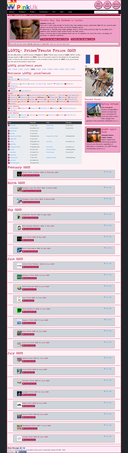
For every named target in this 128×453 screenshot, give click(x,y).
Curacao (33, 108)
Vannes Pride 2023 (30, 417)
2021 (45, 69)
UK (11, 103)
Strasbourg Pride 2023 (31, 428)
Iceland (12, 99)
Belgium (22, 95)
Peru (60, 115)
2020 (50, 69)
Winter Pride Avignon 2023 (32, 175)
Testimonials (46, 450)
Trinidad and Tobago (68, 108)
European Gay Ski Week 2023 (32, 191)
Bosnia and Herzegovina (36, 95)
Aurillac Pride (49, 128)
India (23, 83)
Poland (22, 101)
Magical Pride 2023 (30, 323)
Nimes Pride (49, 147)
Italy (30, 99)
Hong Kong (13, 83)
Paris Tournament (51, 149)
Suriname (12, 117)
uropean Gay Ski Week (14, 136)
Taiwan (69, 83)
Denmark (12, 97)
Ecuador (51, 115)
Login (70, 12)
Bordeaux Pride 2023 (30, 278)
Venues (11, 12)
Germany (52, 97)
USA (11, 110)
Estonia (23, 97)
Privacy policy (38, 450)
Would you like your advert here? (60, 44)
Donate (53, 450)
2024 (27, 69)
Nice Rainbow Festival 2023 (32, 229)
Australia (12, 90)
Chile (31, 115)
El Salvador (44, 108)
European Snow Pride (52, 136)
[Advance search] (119, 12)
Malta (60, 99)
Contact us (11, 450)
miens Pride (11, 125)
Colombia (40, 115)
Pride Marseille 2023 (30, 312)
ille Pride (11, 141)
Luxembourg (49, 99)
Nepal (48, 83)
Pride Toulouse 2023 (30, 289)
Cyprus (60, 95)
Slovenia (42, 101)
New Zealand (25, 90)
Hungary (72, 97)
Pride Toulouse (50, 152)
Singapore (58, 83)
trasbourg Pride (12, 157)
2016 (73, 69)
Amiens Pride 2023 (30, 361)
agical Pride (12, 144)
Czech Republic (72, 95)
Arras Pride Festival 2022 (31, 267)
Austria (12, 95)
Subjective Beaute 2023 (31, 217)
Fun (53, 12)
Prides (32, 12)
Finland (32, 97)
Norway (12, 101)
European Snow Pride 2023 (32, 202)
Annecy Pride (49, 125)
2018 (62, 69)
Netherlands (70, 99)
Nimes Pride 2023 (29, 406)
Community (43, 12)
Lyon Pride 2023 (29, 300)
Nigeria (12, 79)
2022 (39, 69)
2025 (21, 69)
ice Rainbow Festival (14, 147)
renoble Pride (12, 138)
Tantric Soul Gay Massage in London (83, 39)
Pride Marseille (12, 152)
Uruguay (23, 117)
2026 (15, 69)
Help (61, 12)
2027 (9, 69)
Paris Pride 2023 (29, 334)
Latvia (39, 99)
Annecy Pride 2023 (30, 439)
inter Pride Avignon (13, 163)
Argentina (13, 115)
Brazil (22, 115)
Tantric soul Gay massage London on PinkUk (55, 39)
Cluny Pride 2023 (29, 372)
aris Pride (11, 149)
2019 (56, 69)
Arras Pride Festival (13, 128)
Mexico (54, 108)
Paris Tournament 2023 (31, 251)
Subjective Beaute (51, 157)
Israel (31, 83)
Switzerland (72, 101)
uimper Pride (12, 155)
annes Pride (11, 160)
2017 (67, 69)
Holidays (22, 12)
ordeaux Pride (12, 130)
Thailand (12, 86)
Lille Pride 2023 (29, 240)
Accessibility (29, 450)
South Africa (23, 79)
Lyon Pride (49, 141)
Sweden (61, 101)
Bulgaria (51, 95)
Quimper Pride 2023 (30, 395)
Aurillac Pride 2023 (30, 345)
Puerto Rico (70, 115)
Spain (51, 101)
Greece (63, 97)
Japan (40, 83)
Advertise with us (20, 450)
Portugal (31, 101)
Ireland (21, 99)
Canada (23, 108)
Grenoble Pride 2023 (30, 383)
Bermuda (12, 108)
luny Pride (11, 133)
